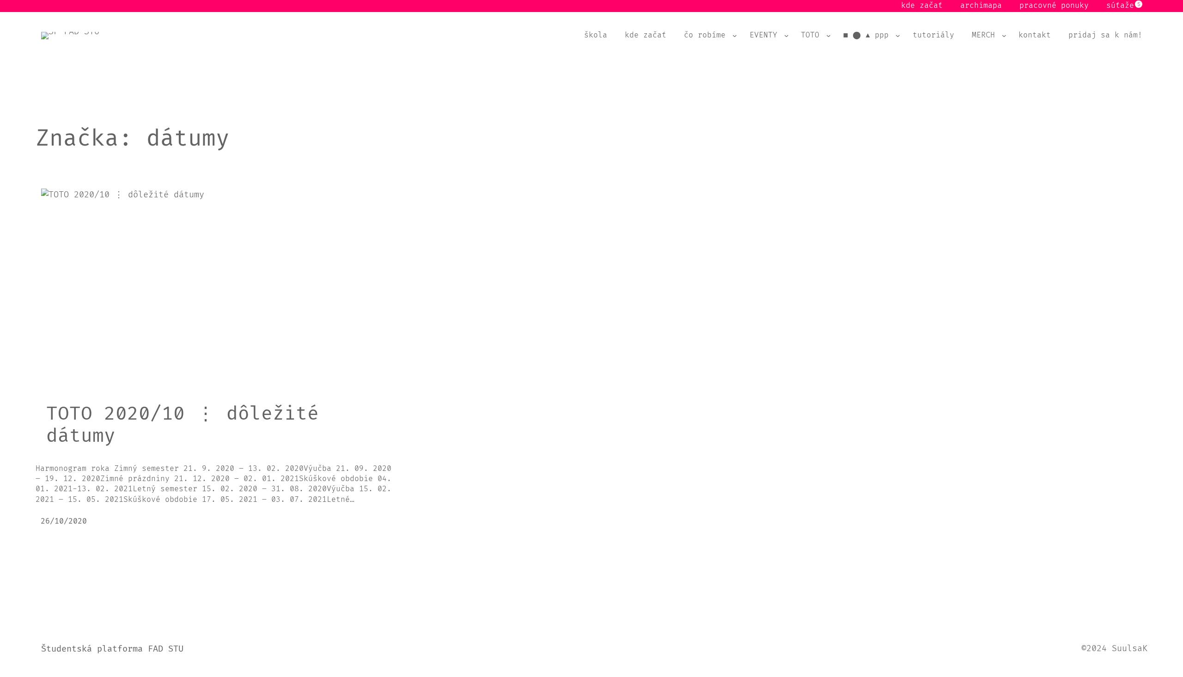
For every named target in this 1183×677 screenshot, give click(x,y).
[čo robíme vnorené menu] (734, 35)
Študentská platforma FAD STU (112, 649)
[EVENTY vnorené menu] (786, 35)
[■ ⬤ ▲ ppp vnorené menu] (898, 35)
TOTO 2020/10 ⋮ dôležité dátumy (182, 425)
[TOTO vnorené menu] (828, 35)
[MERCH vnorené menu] (1004, 35)
